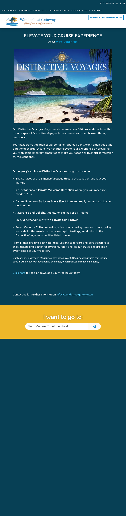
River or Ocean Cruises (67, 41)
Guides (65, 10)
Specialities (38, 10)
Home (3, 10)
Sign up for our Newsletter (106, 17)
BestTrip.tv (84, 10)
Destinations (24, 10)
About (11, 10)
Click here (19, 272)
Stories (74, 10)
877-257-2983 (107, 3)
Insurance (97, 10)
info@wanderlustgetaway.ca (75, 294)
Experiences (55, 10)
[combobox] (56, 326)
